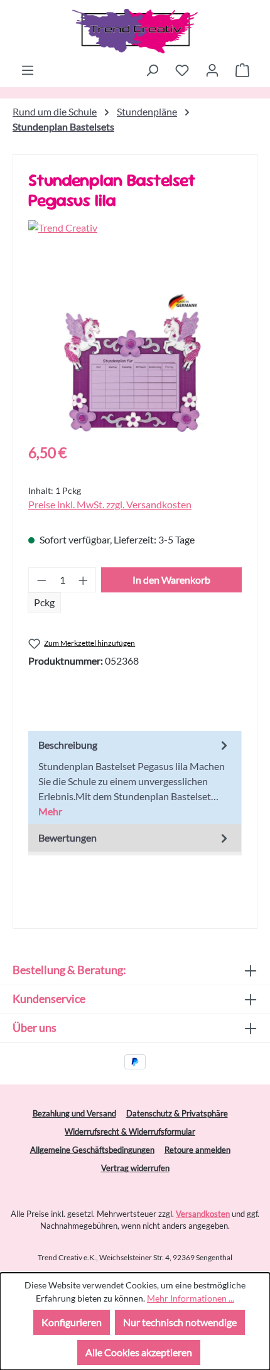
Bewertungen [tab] (67, 837)
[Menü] (28, 69)
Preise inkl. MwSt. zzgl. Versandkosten (110, 504)
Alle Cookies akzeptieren (138, 1352)
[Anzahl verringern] (41, 579)
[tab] (134, 777)
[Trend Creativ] (135, 227)
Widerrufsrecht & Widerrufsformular (130, 1132)
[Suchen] (152, 69)
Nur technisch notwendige (180, 1322)
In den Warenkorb (171, 580)
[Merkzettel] (182, 69)
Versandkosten (203, 1214)
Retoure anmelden (197, 1150)
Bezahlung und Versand (74, 1113)
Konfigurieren (71, 1322)
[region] (135, 361)
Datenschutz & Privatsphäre (177, 1113)
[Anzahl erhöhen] (83, 579)
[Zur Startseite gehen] (135, 31)
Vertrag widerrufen (135, 1168)
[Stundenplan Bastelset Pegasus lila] (135, 361)
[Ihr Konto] (212, 69)
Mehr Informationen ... (190, 1298)
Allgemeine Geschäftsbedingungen (92, 1150)
